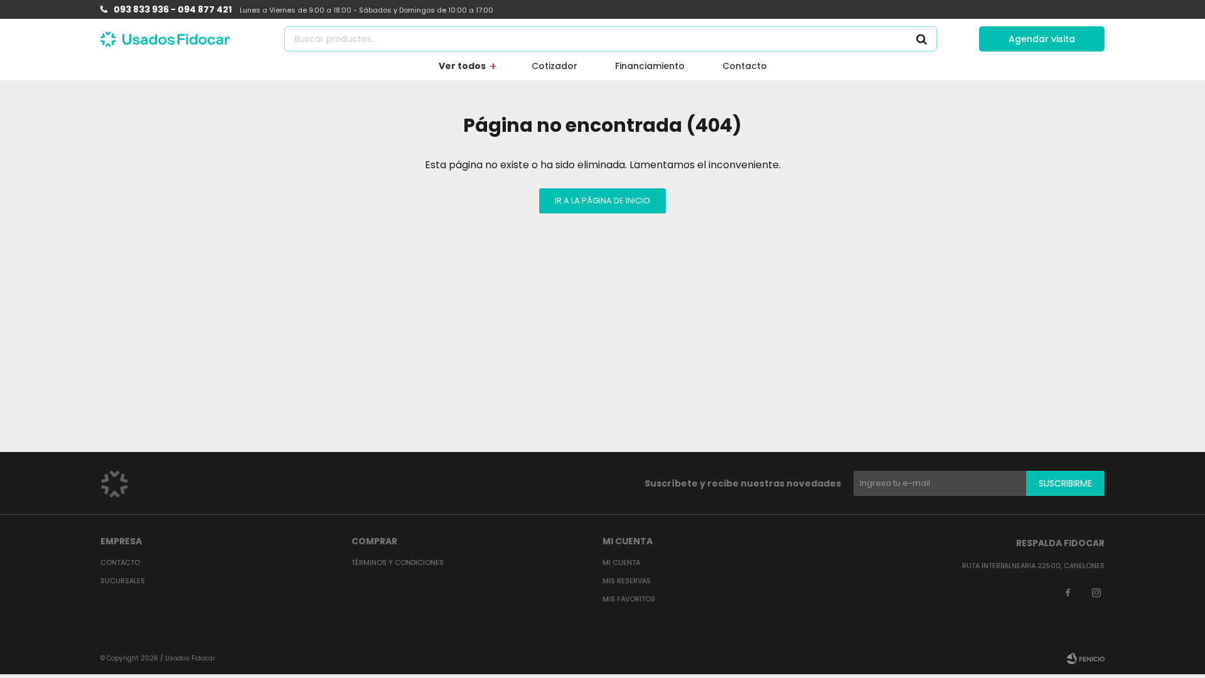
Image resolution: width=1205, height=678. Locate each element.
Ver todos (462, 66)
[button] (921, 38)
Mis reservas (626, 581)
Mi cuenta (621, 562)
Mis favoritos (628, 599)
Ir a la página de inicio (602, 201)
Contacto (744, 66)
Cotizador (554, 66)
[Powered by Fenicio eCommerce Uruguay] (1086, 658)
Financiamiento (650, 66)
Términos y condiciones (397, 562)
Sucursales (122, 581)
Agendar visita (1042, 39)
